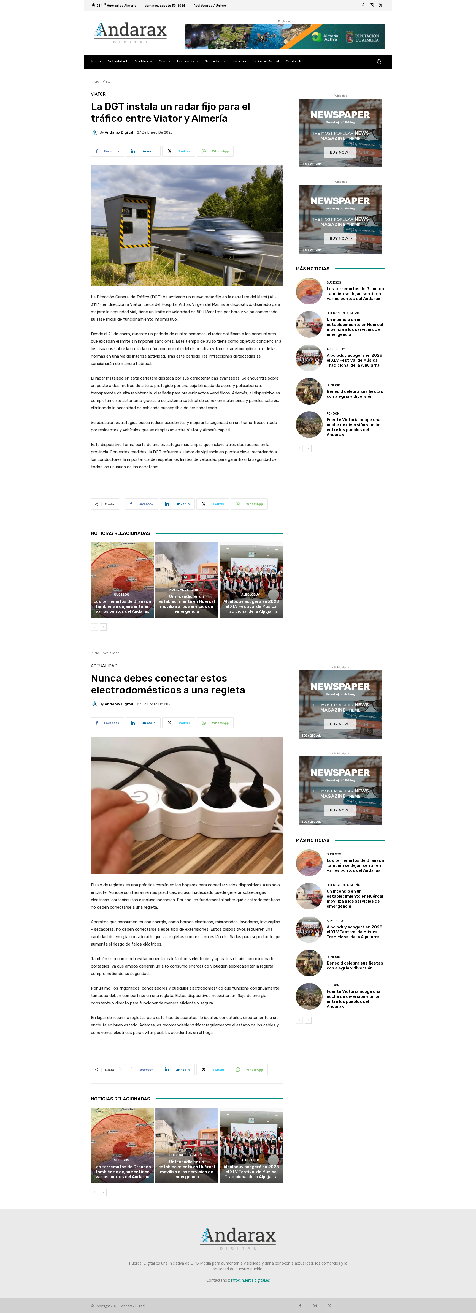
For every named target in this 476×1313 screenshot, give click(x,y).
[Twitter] (380, 5)
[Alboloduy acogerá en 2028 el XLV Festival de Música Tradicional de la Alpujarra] (251, 580)
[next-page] (103, 627)
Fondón (333, 413)
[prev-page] (94, 627)
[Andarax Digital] (95, 132)
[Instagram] (371, 5)
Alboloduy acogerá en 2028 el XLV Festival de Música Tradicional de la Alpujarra (251, 606)
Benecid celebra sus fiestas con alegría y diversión (355, 394)
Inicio (95, 81)
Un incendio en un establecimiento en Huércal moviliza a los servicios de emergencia (186, 604)
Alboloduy (250, 594)
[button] (378, 61)
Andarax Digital (119, 132)
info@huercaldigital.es (250, 1280)
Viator (107, 81)
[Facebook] (363, 5)
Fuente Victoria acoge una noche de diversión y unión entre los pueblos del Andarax (353, 427)
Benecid (333, 385)
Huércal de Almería (186, 589)
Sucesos (121, 594)
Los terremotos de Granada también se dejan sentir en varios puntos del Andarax (122, 606)
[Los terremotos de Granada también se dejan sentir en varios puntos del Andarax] (122, 580)
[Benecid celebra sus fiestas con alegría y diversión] (309, 391)
